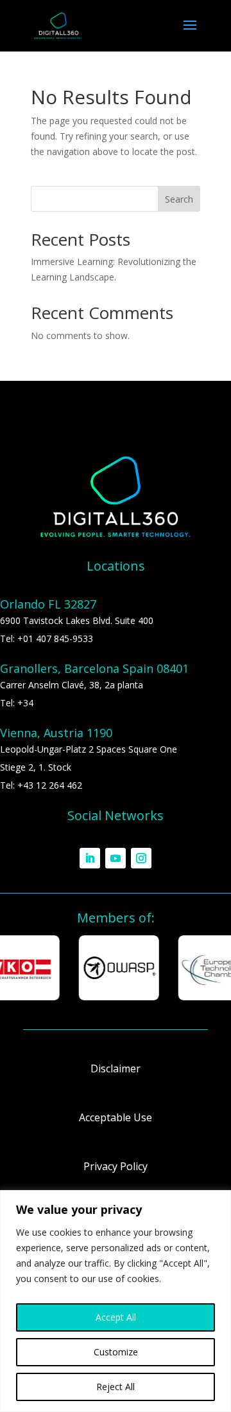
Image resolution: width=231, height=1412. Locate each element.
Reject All (115, 1386)
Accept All (116, 1317)
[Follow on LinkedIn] (90, 858)
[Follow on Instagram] (141, 858)
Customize (116, 1352)
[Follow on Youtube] (115, 858)
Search (179, 199)
